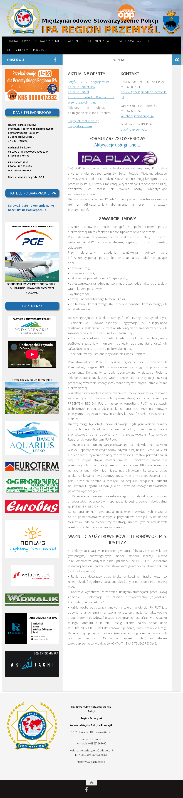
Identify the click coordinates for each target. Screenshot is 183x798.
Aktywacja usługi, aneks (117, 145)
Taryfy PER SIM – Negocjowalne (89, 82)
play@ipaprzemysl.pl (135, 129)
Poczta (38, 50)
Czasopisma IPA (128, 41)
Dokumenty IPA (98, 41)
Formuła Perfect (78, 92)
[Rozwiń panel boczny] (176, 59)
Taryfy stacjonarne (80, 126)
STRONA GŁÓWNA (18, 41)
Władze (73, 41)
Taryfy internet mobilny (83, 121)
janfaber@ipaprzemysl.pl (137, 116)
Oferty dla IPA (17, 50)
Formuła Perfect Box (81, 87)
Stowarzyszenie (47, 41)
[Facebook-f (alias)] (55, 59)
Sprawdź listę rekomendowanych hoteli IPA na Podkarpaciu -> (32, 207)
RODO (151, 41)
